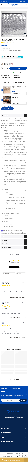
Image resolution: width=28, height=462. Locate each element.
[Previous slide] (3, 25)
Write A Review (14, 267)
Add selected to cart (7, 108)
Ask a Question (17, 77)
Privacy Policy (19, 455)
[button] (22, 297)
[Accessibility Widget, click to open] (2, 231)
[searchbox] (9, 273)
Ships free (20, 72)
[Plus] (7, 68)
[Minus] (2, 68)
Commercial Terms (10, 455)
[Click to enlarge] (25, 34)
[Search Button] (23, 5)
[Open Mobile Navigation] (2, 4)
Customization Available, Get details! (16, 1)
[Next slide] (25, 25)
